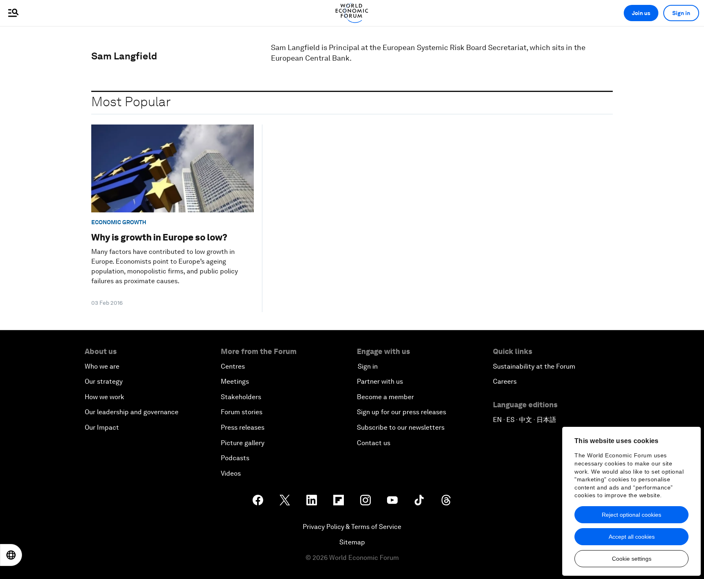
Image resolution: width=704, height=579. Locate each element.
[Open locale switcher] (11, 555)
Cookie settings (631, 558)
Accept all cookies (632, 536)
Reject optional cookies (631, 514)
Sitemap (352, 542)
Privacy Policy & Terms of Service (352, 527)
